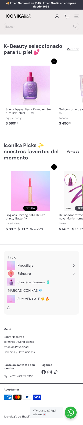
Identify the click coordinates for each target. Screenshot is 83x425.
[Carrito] (67, 16)
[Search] (75, 26)
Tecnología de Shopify (17, 416)
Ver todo (73, 49)
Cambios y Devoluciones (19, 352)
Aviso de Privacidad (16, 347)
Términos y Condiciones (19, 342)
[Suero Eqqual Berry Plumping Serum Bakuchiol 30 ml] (30, 94)
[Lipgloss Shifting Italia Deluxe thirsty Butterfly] (30, 200)
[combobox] (41, 26)
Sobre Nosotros (14, 337)
